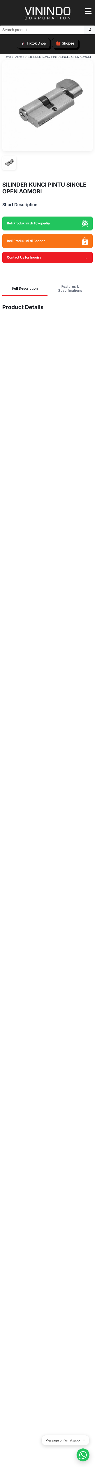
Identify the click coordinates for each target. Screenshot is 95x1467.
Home (7, 56)
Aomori (19, 56)
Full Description (25, 288)
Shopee (68, 43)
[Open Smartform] (83, 1454)
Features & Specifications (70, 288)
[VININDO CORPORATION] (47, 14)
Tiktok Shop (36, 43)
